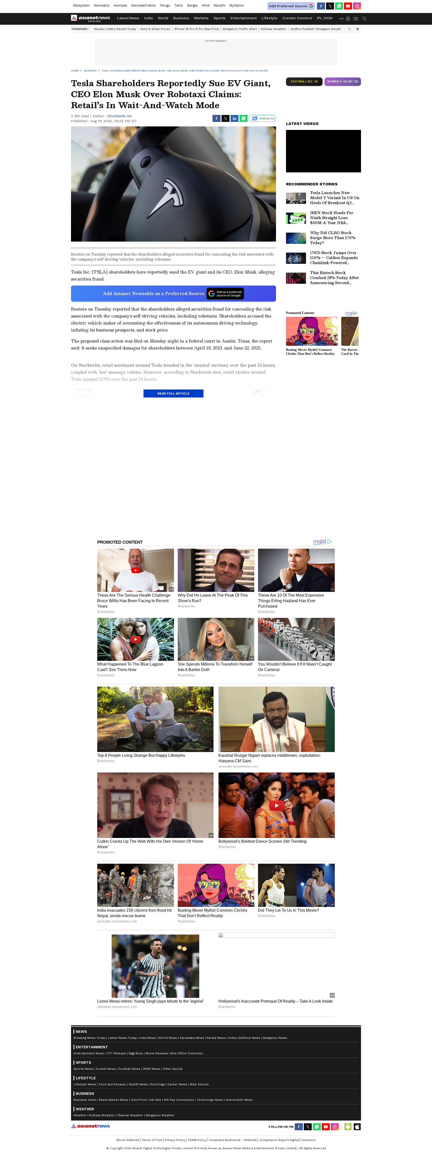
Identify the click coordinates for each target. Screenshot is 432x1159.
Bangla (192, 5)
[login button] (349, 18)
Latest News (128, 18)
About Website (127, 1140)
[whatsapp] (339, 5)
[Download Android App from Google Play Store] (348, 1126)
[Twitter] (330, 5)
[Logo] (92, 18)
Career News (177, 1084)
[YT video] (348, 5)
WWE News (151, 1069)
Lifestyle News (85, 1084)
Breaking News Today (89, 1038)
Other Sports (172, 1069)
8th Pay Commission (179, 1100)
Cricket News (106, 1069)
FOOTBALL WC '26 (304, 81)
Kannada (120, 5)
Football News (129, 1069)
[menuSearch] (364, 19)
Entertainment (243, 18)
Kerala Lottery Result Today (115, 29)
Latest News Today (122, 1038)
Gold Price (139, 1100)
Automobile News (239, 1100)
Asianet (90, 1126)
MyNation (236, 5)
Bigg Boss (136, 1053)
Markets (201, 18)
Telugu (165, 5)
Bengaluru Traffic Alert (240, 29)
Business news (85, 1100)
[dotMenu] (342, 18)
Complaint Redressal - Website (233, 1140)
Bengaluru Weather (160, 1115)
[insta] (357, 5)
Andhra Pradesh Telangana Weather (317, 29)
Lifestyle (270, 18)
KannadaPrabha (143, 5)
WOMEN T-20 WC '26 (342, 81)
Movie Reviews (157, 1053)
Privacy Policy (175, 1140)
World (163, 18)
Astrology (157, 1084)
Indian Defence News (244, 1038)
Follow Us (267, 118)
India (148, 18)
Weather (80, 1115)
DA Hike (155, 1100)
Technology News (210, 1100)
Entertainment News (89, 1053)
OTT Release (116, 1053)
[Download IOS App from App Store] (357, 1126)
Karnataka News (192, 1038)
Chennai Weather (130, 1115)
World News (167, 1038)
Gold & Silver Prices (155, 29)
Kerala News (216, 1038)
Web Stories (199, 1084)
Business (181, 18)
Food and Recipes (112, 1084)
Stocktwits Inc (120, 116)
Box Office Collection (187, 1053)
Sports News (83, 1069)
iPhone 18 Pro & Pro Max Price (196, 29)
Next (357, 29)
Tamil (178, 5)
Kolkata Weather (273, 29)
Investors (309, 1140)
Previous (350, 29)
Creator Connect (297, 18)
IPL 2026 (324, 18)
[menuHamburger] (356, 19)
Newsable (102, 5)
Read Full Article (174, 393)
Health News (138, 1084)
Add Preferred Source (288, 6)
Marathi (219, 5)
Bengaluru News (275, 1038)
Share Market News (113, 1100)
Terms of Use (152, 1140)
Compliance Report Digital (279, 1140)
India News (148, 1038)
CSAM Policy (197, 1140)
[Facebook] (321, 5)
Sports (220, 18)
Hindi (206, 5)
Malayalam (81, 5)
